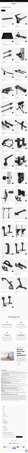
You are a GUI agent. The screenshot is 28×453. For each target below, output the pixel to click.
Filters (2, 10)
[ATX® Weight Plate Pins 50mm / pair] (7, 107)
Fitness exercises (5, 427)
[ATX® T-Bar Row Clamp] (7, 143)
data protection (5, 415)
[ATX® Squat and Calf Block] (7, 90)
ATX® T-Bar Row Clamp (5, 151)
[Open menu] (1, 3)
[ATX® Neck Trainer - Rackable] (7, 195)
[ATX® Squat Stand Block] (7, 18)
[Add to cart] (12, 24)
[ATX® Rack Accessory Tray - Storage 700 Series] (20, 213)
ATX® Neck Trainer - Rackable (5, 203)
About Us (4, 407)
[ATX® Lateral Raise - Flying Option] (20, 107)
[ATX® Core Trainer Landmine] (20, 36)
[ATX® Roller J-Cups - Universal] (20, 143)
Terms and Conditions (5, 416)
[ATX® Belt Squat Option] (20, 125)
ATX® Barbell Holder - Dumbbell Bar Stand (20, 203)
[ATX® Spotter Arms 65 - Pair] (20, 266)
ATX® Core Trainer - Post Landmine (19, 98)
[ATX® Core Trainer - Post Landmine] (20, 90)
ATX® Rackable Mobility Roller (5, 186)
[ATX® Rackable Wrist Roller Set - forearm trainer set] (7, 213)
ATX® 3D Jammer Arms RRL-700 (6, 239)
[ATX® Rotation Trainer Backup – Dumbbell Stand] (20, 283)
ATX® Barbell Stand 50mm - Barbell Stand (20, 186)
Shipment (4, 413)
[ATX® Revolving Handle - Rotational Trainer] (7, 283)
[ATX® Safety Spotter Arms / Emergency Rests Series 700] (7, 125)
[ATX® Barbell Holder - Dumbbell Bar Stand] (20, 195)
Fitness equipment (5, 430)
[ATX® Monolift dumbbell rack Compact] (20, 231)
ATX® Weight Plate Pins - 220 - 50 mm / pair (7, 62)
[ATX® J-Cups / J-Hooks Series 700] (20, 160)
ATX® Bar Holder (17, 62)
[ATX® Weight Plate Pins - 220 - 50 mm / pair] (7, 54)
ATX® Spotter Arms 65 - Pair (18, 274)
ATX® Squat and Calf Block (5, 98)
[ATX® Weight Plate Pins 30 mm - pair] (20, 71)
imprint (4, 412)
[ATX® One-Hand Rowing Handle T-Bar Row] (7, 160)
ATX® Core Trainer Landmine (18, 44)
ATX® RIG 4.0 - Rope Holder (5, 274)
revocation (4, 414)
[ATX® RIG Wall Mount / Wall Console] (7, 248)
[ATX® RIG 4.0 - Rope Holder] (7, 266)
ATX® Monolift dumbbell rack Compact (19, 239)
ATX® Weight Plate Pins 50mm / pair (6, 115)
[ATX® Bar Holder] (20, 54)
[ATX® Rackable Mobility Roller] (7, 178)
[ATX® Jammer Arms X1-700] (20, 248)
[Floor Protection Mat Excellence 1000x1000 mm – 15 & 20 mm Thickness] (7, 36)
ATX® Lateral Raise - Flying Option (19, 115)
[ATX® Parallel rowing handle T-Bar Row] (20, 18)
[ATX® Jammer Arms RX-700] (7, 301)
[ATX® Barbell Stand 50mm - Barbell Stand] (20, 178)
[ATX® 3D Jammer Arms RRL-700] (7, 231)
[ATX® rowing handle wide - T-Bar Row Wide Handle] (7, 71)
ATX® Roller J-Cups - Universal (18, 151)
